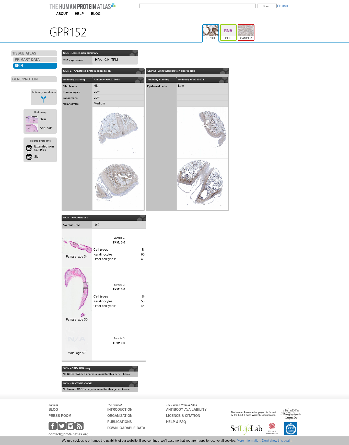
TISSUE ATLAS (24, 53)
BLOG (95, 14)
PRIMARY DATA (27, 59)
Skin (43, 119)
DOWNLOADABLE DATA (126, 428)
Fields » (282, 6)
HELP (79, 14)
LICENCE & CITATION (183, 416)
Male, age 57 (77, 353)
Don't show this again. (277, 440)
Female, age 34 (77, 256)
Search (267, 6)
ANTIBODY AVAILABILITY (186, 409)
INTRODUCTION (119, 409)
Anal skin (46, 128)
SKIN (19, 66)
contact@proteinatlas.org (68, 434)
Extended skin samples (44, 148)
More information (248, 440)
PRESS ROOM (60, 416)
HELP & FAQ (176, 422)
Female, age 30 (77, 319)
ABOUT (62, 14)
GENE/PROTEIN (25, 79)
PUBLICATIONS (119, 422)
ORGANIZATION (119, 416)
